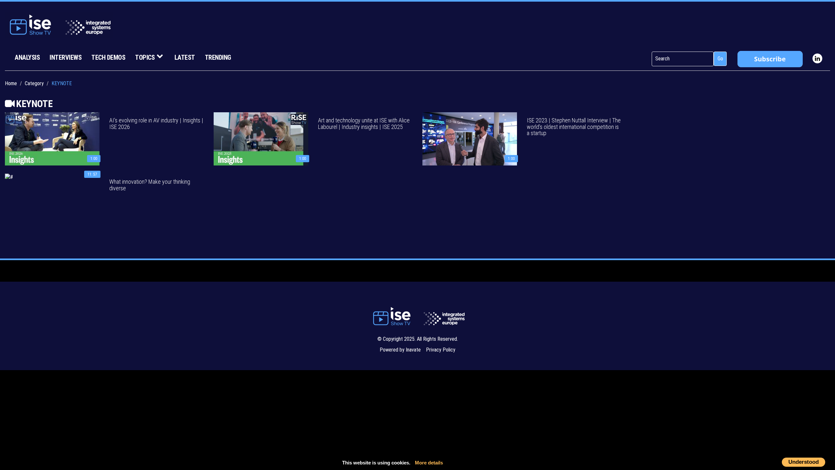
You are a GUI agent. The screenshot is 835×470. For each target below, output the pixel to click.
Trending (218, 57)
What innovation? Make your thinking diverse (149, 185)
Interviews (66, 57)
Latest (185, 57)
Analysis (27, 57)
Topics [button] (145, 57)
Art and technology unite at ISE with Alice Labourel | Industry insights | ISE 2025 (364, 123)
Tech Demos (108, 57)
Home (11, 83)
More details (429, 462)
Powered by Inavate (400, 350)
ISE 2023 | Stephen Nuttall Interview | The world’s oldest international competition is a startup (574, 127)
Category (34, 83)
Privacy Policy (440, 350)
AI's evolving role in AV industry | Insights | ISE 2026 (156, 123)
